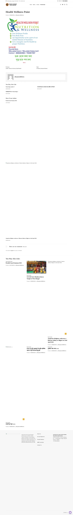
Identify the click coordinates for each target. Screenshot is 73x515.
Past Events (29, 275)
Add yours (25, 246)
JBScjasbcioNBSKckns (19, 15)
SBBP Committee (40, 442)
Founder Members (40, 439)
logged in (12, 250)
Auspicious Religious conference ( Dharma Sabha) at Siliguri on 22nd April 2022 (21, 238)
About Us (39, 433)
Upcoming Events (9, 261)
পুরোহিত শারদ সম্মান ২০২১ (53, 348)
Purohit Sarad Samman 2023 (11, 100)
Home (31, 4)
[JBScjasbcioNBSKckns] (10, 77)
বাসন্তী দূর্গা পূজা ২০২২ (10, 424)
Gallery (34, 4)
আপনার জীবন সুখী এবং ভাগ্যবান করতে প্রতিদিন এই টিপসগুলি (46, 86)
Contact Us (39, 445)
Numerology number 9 (10, 86)
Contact (37, 4)
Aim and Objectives (41, 436)
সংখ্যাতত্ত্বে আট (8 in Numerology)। (12, 91)
